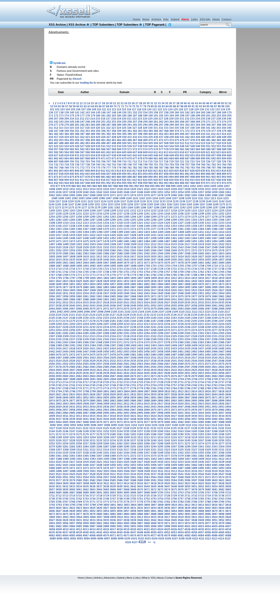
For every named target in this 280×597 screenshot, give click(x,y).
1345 (120, 225)
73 (126, 106)
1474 (79, 241)
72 (122, 106)
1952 (208, 293)
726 (208, 161)
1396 (99, 232)
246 (77, 121)
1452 (113, 238)
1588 (120, 253)
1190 (170, 207)
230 (176, 118)
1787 (187, 274)
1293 (133, 219)
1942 (140, 293)
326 (129, 127)
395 (124, 134)
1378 (160, 229)
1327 (181, 222)
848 (114, 173)
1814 (187, 278)
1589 (126, 253)
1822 (59, 281)
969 (198, 183)
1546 (201, 247)
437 (161, 137)
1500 (72, 244)
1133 (163, 201)
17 (99, 103)
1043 (106, 192)
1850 (65, 284)
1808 (147, 278)
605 (124, 152)
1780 (140, 274)
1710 (215, 265)
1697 (127, 265)
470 (150, 140)
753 (166, 164)
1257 (72, 216)
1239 (133, 213)
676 (129, 158)
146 (103, 112)
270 (203, 121)
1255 (59, 216)
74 (129, 106)
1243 (160, 213)
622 (213, 152)
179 (93, 115)
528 (87, 146)
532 (108, 146)
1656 (215, 259)
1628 (208, 256)
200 (203, 115)
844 (93, 173)
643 (140, 155)
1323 (153, 222)
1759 (181, 271)
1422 (92, 235)
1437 (194, 235)
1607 (66, 256)
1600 (201, 253)
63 (89, 106)
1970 (147, 296)
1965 (113, 296)
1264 (120, 216)
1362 (52, 229)
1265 (126, 216)
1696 (120, 265)
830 (203, 170)
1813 (181, 278)
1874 (228, 284)
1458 (153, 238)
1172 (51, 207)
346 (51, 130)
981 (79, 186)
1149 (84, 204)
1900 (221, 287)
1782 (153, 274)
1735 (201, 268)
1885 (120, 287)
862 (187, 173)
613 (166, 152)
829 (197, 170)
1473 (72, 241)
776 (103, 167)
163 (192, 112)
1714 (59, 268)
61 (81, 106)
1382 (187, 229)
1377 (153, 229)
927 (161, 179)
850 (124, 173)
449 (224, 137)
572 (135, 149)
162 (187, 112)
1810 (161, 278)
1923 (194, 290)
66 (100, 106)
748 (140, 164)
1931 (65, 293)
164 (198, 112)
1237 (120, 213)
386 (77, 134)
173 (61, 115)
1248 (194, 213)
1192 (183, 207)
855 (150, 173)
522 (56, 146)
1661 (65, 262)
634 (93, 155)
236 (208, 118)
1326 (174, 222)
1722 (113, 268)
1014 (92, 189)
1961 (86, 296)
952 (108, 183)
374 (198, 130)
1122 (90, 201)
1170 (222, 204)
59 (74, 106)
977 (58, 186)
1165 (189, 204)
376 (208, 130)
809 (93, 170)
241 (51, 121)
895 (177, 176)
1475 (86, 241)
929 (171, 179)
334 (171, 127)
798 (219, 167)
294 (145, 124)
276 (51, 124)
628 (61, 155)
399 (145, 134)
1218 (174, 210)
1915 (140, 290)
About (216, 19)
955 (124, 183)
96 (211, 106)
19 (107, 103)
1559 (106, 250)
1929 (52, 293)
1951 (201, 293)
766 (51, 167)
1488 (174, 241)
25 (129, 103)
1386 (215, 229)
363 (140, 130)
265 (177, 121)
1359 (215, 225)
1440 (215, 235)
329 (145, 127)
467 (135, 140)
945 (72, 183)
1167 (202, 204)
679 (145, 158)
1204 (79, 210)
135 (228, 109)
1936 (99, 293)
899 (198, 176)
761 (208, 164)
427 (108, 137)
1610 (86, 256)
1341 (92, 225)
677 (135, 158)
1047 (133, 192)
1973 (167, 296)
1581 (72, 253)
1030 (201, 189)
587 (213, 149)
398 (140, 134)
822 (161, 170)
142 (82, 112)
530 (98, 146)
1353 (174, 225)
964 (171, 183)
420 (72, 137)
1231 (79, 213)
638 (114, 155)
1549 (221, 247)
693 (219, 158)
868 (219, 173)
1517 (187, 244)
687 (187, 158)
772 (82, 167)
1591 (140, 253)
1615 (120, 256)
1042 (99, 192)
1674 (153, 262)
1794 (52, 278)
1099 (122, 198)
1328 (187, 222)
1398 (113, 232)
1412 (208, 232)
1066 (79, 195)
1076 (147, 195)
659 (224, 155)
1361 (228, 225)
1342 (99, 225)
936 (208, 179)
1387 (221, 229)
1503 (93, 244)
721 (182, 161)
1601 (208, 253)
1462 (181, 238)
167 (213, 112)
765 (229, 164)
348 (61, 130)
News (145, 19)
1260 (92, 216)
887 (135, 176)
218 (113, 118)
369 (171, 130)
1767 (52, 274)
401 (156, 134)
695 (229, 158)
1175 (71, 207)
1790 (208, 274)
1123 (97, 201)
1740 (52, 271)
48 (215, 103)
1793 (228, 274)
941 (51, 183)
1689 (72, 265)
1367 (86, 229)
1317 (113, 222)
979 (68, 186)
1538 (147, 247)
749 (145, 164)
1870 (201, 284)
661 (51, 158)
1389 (52, 232)
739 (93, 164)
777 (108, 167)
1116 (52, 201)
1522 (221, 244)
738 (87, 164)
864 (198, 173)
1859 (126, 284)
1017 (113, 189)
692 (213, 158)
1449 (92, 238)
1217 (167, 210)
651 (182, 155)
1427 (126, 235)
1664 (86, 262)
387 (82, 134)
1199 (229, 207)
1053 (174, 192)
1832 (126, 281)
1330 (201, 222)
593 (61, 152)
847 (108, 173)
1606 (59, 256)
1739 (228, 268)
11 (77, 103)
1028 (187, 189)
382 (56, 134)
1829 (106, 281)
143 (87, 112)
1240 (140, 213)
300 (177, 124)
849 (119, 173)
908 (61, 179)
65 (96, 106)
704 (93, 161)
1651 (181, 259)
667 (82, 158)
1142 (222, 201)
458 (87, 140)
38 (177, 103)
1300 (181, 219)
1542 (174, 247)
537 (135, 146)
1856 (106, 284)
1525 (59, 247)
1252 (221, 213)
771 (77, 167)
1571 (187, 250)
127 (186, 109)
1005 (213, 186)
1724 (126, 268)
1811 (167, 278)
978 (63, 186)
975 (229, 183)
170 (229, 112)
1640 (106, 259)
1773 (92, 274)
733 (61, 164)
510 (177, 143)
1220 (187, 210)
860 (177, 173)
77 (141, 106)
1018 (120, 189)
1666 (99, 262)
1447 (79, 238)
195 (177, 115)
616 (182, 152)
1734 (194, 268)
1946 (167, 293)
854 (145, 173)
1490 (187, 241)
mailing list (86, 82)
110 (99, 109)
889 (145, 176)
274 (224, 121)
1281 (52, 219)
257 (135, 121)
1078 (160, 195)
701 (77, 161)
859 (171, 173)
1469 (228, 238)
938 (218, 179)
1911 (113, 290)
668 (87, 158)
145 (98, 112)
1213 (140, 210)
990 (126, 186)
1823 (65, 281)
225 (150, 118)
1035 (52, 192)
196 (182, 115)
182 (108, 115)
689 (198, 158)
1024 (160, 189)
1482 (133, 241)
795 (203, 167)
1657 (221, 259)
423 (87, 137)
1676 (167, 262)
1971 (153, 296)
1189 (163, 207)
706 (103, 161)
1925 (208, 290)
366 (156, 130)
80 (152, 106)
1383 (194, 229)
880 (98, 176)
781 (129, 167)
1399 (120, 232)
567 (108, 149)
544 (171, 146)
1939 (120, 293)
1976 (187, 296)
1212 (133, 210)
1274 (187, 216)
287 (108, 124)
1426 (120, 235)
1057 (201, 192)
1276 (201, 216)
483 (219, 140)
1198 (222, 207)
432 (135, 137)
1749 (113, 271)
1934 (86, 293)
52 (229, 103)
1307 (228, 219)
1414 (221, 232)
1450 (99, 238)
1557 (92, 250)
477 (187, 140)
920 (124, 179)
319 (92, 127)
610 (150, 152)
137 (56, 112)
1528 (79, 247)
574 (145, 149)
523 (61, 146)
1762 (201, 271)
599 (93, 152)
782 (135, 167)
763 (219, 164)
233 (192, 118)
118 (139, 109)
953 (114, 183)
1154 (117, 204)
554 (224, 146)
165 (203, 112)
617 (187, 152)
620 (203, 152)
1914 (133, 290)
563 (87, 149)
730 (229, 161)
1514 (167, 244)
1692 (93, 265)
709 (119, 161)
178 (87, 115)
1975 (181, 296)
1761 (194, 271)
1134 (169, 201)
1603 (221, 253)
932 (187, 179)
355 (98, 130)
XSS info (205, 19)
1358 (208, 225)
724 (197, 161)
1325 (167, 222)
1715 (65, 268)
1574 (208, 250)
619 (197, 152)
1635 (72, 259)
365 (150, 130)
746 (129, 164)
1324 (160, 222)
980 (73, 186)
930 (176, 179)
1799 (86, 278)
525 (72, 146)
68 (107, 106)
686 (182, 158)
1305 (215, 219)
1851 (72, 284)
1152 (104, 204)
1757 (167, 271)
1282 (59, 219)
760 (203, 164)
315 (71, 127)
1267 (140, 216)
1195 (202, 207)
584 (198, 149)
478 (192, 140)
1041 (92, 192)
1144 (51, 204)
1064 (65, 195)
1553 (65, 250)
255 (124, 121)
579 (171, 149)
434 (145, 137)
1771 (79, 274)
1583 (86, 253)
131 (207, 109)
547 (187, 146)
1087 (221, 195)
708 (114, 161)
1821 (52, 281)
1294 (140, 219)
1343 (106, 225)
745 (124, 164)
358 (114, 130)
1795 (59, 278)
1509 (133, 244)
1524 (52, 247)
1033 (221, 189)
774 (93, 167)
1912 (120, 290)
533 (114, 146)
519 (224, 143)
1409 (188, 232)
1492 (201, 241)
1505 (106, 244)
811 (103, 170)
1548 (215, 247)
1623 (174, 256)
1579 (59, 253)
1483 (140, 241)
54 (55, 106)
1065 (72, 195)
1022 (147, 189)
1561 (120, 250)
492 (82, 143)
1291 (120, 219)
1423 (99, 235)
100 (227, 106)
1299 (174, 219)
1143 (228, 201)
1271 (167, 216)
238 (218, 118)
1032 (215, 189)
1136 (182, 201)
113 (114, 109)
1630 (221, 256)
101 (52, 109)
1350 (153, 225)
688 (192, 158)
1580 (65, 253)
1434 (174, 235)
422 (82, 137)
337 (187, 127)
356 (103, 130)
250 (98, 121)
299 (171, 124)
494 (93, 143)
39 (181, 103)
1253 (228, 213)
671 (103, 158)
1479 (113, 241)
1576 (221, 250)
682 (161, 158)
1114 (219, 198)
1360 (221, 225)
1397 (106, 232)
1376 (147, 229)
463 (114, 140)
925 (150, 179)
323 (113, 127)
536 (129, 146)
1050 (153, 192)
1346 (126, 225)
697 (56, 161)
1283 (65, 219)
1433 (167, 235)
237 (213, 118)
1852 (79, 284)
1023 (153, 189)
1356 (194, 225)
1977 (194, 296)
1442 (228, 235)
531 (103, 146)
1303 (201, 219)
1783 (160, 274)
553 (219, 146)
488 (61, 143)
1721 (106, 268)
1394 (86, 232)
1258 (79, 216)
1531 (99, 247)
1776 (113, 274)
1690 (79, 265)
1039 (79, 192)
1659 (52, 262)
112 (109, 109)
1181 (111, 207)
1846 (221, 281)
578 (166, 149)
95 (208, 106)
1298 (167, 219)
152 (135, 112)
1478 (106, 241)
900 (203, 176)
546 (182, 146)
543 (166, 146)
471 (156, 140)
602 (108, 152)
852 (135, 173)
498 (114, 143)
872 (56, 176)
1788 (194, 274)
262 (161, 121)
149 (119, 112)
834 (224, 170)
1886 (126, 287)
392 (108, 134)
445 (203, 137)
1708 (201, 265)
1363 (59, 229)
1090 (61, 198)
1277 (208, 216)
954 (119, 183)
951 (103, 183)
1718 (86, 268)
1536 (133, 247)
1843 (201, 281)
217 (108, 118)
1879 (79, 287)
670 (98, 158)
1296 (153, 219)
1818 (215, 278)
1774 (99, 274)
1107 (175, 198)
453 (61, 140)
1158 (143, 204)
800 (229, 167)
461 (103, 140)
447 (213, 137)
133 (217, 109)
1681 (201, 262)
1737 (215, 268)
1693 (99, 265)
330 (150, 127)
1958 (65, 296)
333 (166, 127)
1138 (195, 201)
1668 (113, 262)
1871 (208, 284)
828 (192, 170)
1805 (127, 278)
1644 (133, 259)
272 (213, 121)
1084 (201, 195)
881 (103, 176)
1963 (99, 296)
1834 (140, 281)
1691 (86, 265)
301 (182, 124)
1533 (113, 247)
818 (140, 170)
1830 (113, 281)
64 (92, 106)
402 (161, 134)
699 (66, 161)
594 (66, 152)
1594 (160, 253)
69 (111, 106)
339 (197, 127)
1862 (147, 284)
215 (98, 118)
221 (129, 118)
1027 (181, 189)
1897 (201, 287)
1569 (174, 250)
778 (114, 167)
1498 (59, 244)
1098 (115, 198)
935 (203, 179)
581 (182, 149)
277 (56, 124)
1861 (140, 284)
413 (218, 134)
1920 (174, 290)
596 (77, 152)
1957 (59, 296)
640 (124, 155)
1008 (52, 189)
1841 (187, 281)
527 (82, 146)
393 (114, 134)
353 (87, 130)
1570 (181, 250)
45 (203, 103)
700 (72, 161)
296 (156, 124)
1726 (140, 268)
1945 (160, 293)
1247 (187, 213)
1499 (66, 244)
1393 (79, 232)
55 (59, 106)
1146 (65, 204)
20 (110, 103)
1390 (59, 232)
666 (77, 158)
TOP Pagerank (154, 24)
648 (166, 155)
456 (77, 140)
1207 (99, 210)
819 (145, 170)
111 (104, 109)
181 (103, 115)
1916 (147, 290)
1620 (153, 256)
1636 (79, 259)
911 (77, 179)
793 (192, 167)
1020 (133, 189)
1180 (104, 207)
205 (229, 115)
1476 (92, 241)
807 (82, 170)
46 (207, 103)
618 (192, 152)
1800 (93, 278)
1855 (99, 284)
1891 (160, 287)
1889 (147, 287)
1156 (130, 204)
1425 (113, 235)
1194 (196, 207)
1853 (86, 284)
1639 (99, 259)
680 (150, 158)
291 (129, 124)
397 (135, 134)
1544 (187, 247)
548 (192, 146)
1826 (86, 281)
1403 (147, 232)
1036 (59, 192)
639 (119, 155)
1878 (72, 287)
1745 (86, 271)
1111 (200, 198)
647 (161, 155)
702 (82, 161)
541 (156, 146)
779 (119, 167)
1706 (188, 265)
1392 (72, 232)
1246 (181, 213)
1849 (59, 284)
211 (77, 118)
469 (145, 140)
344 (224, 127)
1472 (65, 241)
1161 (163, 204)
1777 (120, 274)
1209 (113, 210)
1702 (161, 265)
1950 (194, 293)
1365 (72, 229)
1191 (176, 207)
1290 (113, 219)
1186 (143, 207)
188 (140, 115)
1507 (120, 244)
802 (56, 170)
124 (170, 109)
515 (203, 143)
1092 (75, 198)
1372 (120, 229)
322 (108, 127)
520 (229, 143)
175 (72, 115)
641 (129, 155)
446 (208, 137)
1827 (92, 281)
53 (51, 106)
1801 (99, 278)
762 (213, 164)
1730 (167, 268)
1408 (181, 232)
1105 (162, 198)
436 (156, 137)
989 (121, 186)
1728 (153, 268)
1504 (99, 244)
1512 (153, 244)
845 (98, 173)
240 (229, 118)
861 (182, 173)
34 (162, 103)
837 (56, 173)
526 (77, 146)
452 (56, 140)
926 (155, 179)
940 (229, 179)
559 (66, 149)
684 (171, 158)
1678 (181, 262)
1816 (201, 278)
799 (224, 167)
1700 (147, 265)
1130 (143, 201)
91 (193, 106)
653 (192, 155)
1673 (147, 262)
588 (219, 149)
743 (114, 164)
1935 (92, 293)
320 (98, 127)
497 (108, 143)
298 (166, 124)
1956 (52, 296)
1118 (64, 201)
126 (180, 109)
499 (119, 143)
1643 (126, 259)
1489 (181, 241)
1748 (106, 271)
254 (119, 121)
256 (129, 121)
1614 (113, 256)
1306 (221, 219)
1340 (86, 225)
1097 (109, 198)
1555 (79, 250)
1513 (160, 244)
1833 (133, 281)
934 (197, 179)
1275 (194, 216)
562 (82, 149)
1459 (160, 238)
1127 (123, 201)
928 (166, 179)
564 (93, 149)
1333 (221, 222)
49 (218, 103)
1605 (52, 256)
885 (124, 176)
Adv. (166, 19)
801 (51, 170)
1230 (72, 213)
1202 (66, 210)
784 (145, 167)
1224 (215, 210)
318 (87, 127)
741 (103, 164)
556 (51, 149)
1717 (79, 268)
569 (119, 149)
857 (161, 173)
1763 (208, 271)
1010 (66, 189)
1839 (174, 281)
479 (198, 140)
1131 (149, 201)
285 (98, 124)
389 (93, 134)
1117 (58, 201)
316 (77, 127)
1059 (215, 192)
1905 (72, 290)
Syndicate (59, 63)
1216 (160, 210)
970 (203, 183)
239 (224, 118)
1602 (215, 253)
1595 (167, 253)
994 (147, 186)
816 (129, 170)
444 (198, 137)
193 (166, 115)
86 (174, 106)
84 (167, 106)
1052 (167, 192)
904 (224, 176)
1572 (194, 250)
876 (77, 176)
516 (208, 143)
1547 (208, 247)
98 (219, 106)
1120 (77, 201)
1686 (52, 265)
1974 (174, 296)
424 (93, 137)
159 (171, 112)
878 (87, 176)
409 (198, 134)
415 (229, 134)
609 (145, 152)
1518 (194, 244)
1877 (65, 287)
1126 (117, 201)
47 (211, 103)
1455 (133, 238)
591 (51, 152)
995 (152, 186)
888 (140, 176)
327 (134, 127)
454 (66, 140)
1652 (187, 259)
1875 (52, 287)
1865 (167, 284)
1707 (194, 265)
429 (119, 137)
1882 (99, 287)
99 (222, 106)
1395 (93, 232)
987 (110, 186)
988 (115, 186)
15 (92, 103)
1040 (86, 192)
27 (136, 103)
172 (56, 115)
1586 (106, 253)
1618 (140, 256)
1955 (228, 293)
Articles (156, 19)
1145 (58, 204)
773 (87, 167)
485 (229, 140)
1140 (209, 201)
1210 (120, 210)
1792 (221, 274)
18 (103, 103)
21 (114, 103)
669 (93, 158)
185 (124, 115)
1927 (221, 290)
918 (113, 179)
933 (192, 179)
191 (156, 115)
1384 (201, 229)
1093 (82, 198)
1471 (59, 241)
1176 (78, 207)
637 (108, 155)
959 (145, 183)
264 (171, 121)
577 (161, 149)
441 (182, 137)
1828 (99, 281)
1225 (221, 210)
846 (103, 173)
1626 (194, 256)
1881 (92, 287)
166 (208, 112)
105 (73, 109)
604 (119, 152)
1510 (140, 244)
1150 (91, 204)
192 (161, 115)
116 (129, 109)
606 (129, 152)
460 (98, 140)
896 (182, 176)
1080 (174, 195)
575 (150, 149)
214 (92, 118)
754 (171, 164)
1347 (133, 225)
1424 (106, 235)
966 (182, 183)
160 (177, 112)
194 (171, 115)
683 (166, 158)
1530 (92, 247)
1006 (220, 186)
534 (119, 146)
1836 (153, 281)
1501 (79, 244)
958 (140, 183)
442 (187, 137)
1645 (140, 259)
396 (129, 134)
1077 (153, 195)
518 (218, 143)
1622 (167, 256)
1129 (136, 201)
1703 (167, 265)
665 (72, 158)
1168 (209, 204)
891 (156, 176)
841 (77, 173)
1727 (147, 268)
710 (124, 161)
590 (229, 149)
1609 (79, 256)
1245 (174, 213)
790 (177, 167)
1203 (72, 210)
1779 (133, 274)
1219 (181, 210)
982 (84, 186)
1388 (228, 229)
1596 (174, 253)
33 (159, 103)
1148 (78, 204)
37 (174, 103)
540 (150, 146)
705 (98, 161)
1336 (59, 225)
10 (73, 103)
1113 (213, 198)
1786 (181, 274)
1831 (120, 281)
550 (203, 146)
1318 (120, 222)
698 (61, 161)
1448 (86, 238)
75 (133, 106)
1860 (133, 284)
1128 (130, 201)
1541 (167, 247)
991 (131, 186)
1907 (86, 290)
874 (66, 176)
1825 (79, 281)
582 (187, 149)
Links (194, 19)
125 (175, 109)
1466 (208, 238)
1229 (65, 213)
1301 (187, 219)
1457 (147, 238)
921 (129, 179)
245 (72, 121)
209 (66, 118)
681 (156, 158)
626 (51, 155)
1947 (174, 293)
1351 (160, 225)
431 (129, 137)
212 (82, 118)
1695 (113, 265)
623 (218, 152)
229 (171, 118)
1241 (147, 213)
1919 (167, 290)
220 (124, 118)
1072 (120, 195)
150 (124, 112)
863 (192, 173)
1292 (126, 219)
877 (82, 176)
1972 (160, 296)
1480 (120, 241)
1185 (137, 207)
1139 (202, 201)
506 (156, 143)
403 (166, 134)
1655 (208, 259)
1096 (102, 198)
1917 (153, 290)
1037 (65, 192)
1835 (147, 281)
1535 (126, 247)
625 (229, 152)
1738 (221, 268)
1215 (153, 210)
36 (170, 103)
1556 (86, 250)
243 (61, 121)
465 (124, 140)
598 (87, 152)
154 (145, 112)
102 (57, 109)
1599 (194, 253)
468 (140, 140)
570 (124, 149)
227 (161, 118)
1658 (228, 259)
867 (213, 173)
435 (150, 137)
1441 (221, 235)
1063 (59, 195)
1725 (133, 268)
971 (208, 183)
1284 (72, 219)
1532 (106, 247)
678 (140, 158)
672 (108, 158)
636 (103, 155)
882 (108, 176)
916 (103, 179)
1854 (92, 284)
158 (166, 112)
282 (82, 124)
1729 (160, 268)
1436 (187, 235)
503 (140, 143)
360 (124, 130)
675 (124, 158)
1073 (126, 195)
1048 (140, 192)
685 (177, 158)
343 (218, 127)
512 (187, 143)
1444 (59, 238)
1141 (215, 201)
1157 (137, 204)
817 (134, 170)
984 (94, 186)
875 (72, 176)
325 (124, 127)
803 (61, 170)
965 (177, 183)
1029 (194, 189)
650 (177, 155)
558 (61, 149)
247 (82, 121)
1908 (93, 290)
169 (224, 112)
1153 (111, 204)
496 (103, 143)
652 (187, 155)
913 (87, 179)
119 (144, 109)
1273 (181, 216)
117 (134, 109)
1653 (194, 259)
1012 (79, 189)
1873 (221, 284)
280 (72, 124)
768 (61, 167)
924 (145, 179)
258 (140, 121)
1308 (52, 222)
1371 (113, 229)
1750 (120, 271)
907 (56, 179)
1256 (65, 216)
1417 (59, 235)
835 (229, 170)
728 (218, 161)
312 (56, 127)
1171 (229, 204)
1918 (160, 290)
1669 (120, 262)
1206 (93, 210)
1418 (65, 235)
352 (82, 130)
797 (213, 167)
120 (149, 109)
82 (159, 106)
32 (155, 103)
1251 (215, 213)
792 (187, 167)
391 (103, 134)
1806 (133, 278)
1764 (215, 271)
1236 (113, 213)
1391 (66, 232)
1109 (188, 198)
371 (182, 130)
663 (61, 158)
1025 (167, 189)
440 (177, 137)
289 (119, 124)
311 (51, 127)
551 (208, 146)
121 (154, 109)
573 (140, 149)
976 (52, 186)
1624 (181, 256)
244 (66, 121)
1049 (147, 192)
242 (56, 121)
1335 (52, 225)
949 (93, 183)
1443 (52, 238)
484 (224, 140)
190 (150, 115)
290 (124, 124)
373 (192, 130)
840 (72, 173)
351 (77, 130)
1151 (97, 204)
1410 (194, 232)
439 (171, 137)
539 (145, 146)
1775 (106, 274)
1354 (181, 225)
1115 (226, 198)
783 (140, 167)
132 (212, 109)
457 (82, 140)
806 (77, 170)
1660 (59, 262)
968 (192, 183)
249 (93, 121)
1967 (126, 296)
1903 (59, 290)
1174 (65, 207)
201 (208, 115)
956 (129, 183)
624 (224, 152)
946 (77, 183)
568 (114, 149)
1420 (79, 235)
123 (165, 109)
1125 (110, 201)
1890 (153, 287)
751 (156, 164)
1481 (126, 241)
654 (198, 155)
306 (208, 124)
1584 (92, 253)
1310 (66, 222)
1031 (208, 189)
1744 (79, 271)
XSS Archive (57, 24)
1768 (59, 274)
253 (114, 121)
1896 (194, 287)
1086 (215, 195)
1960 (79, 296)
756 (182, 164)
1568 (167, 250)
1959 (72, 296)
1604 (228, 253)
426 (103, 137)
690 (203, 158)
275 (229, 121)
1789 (201, 274)
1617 (133, 256)
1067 (86, 195)
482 (213, 140)
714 (145, 161)
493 (87, 143)
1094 (88, 198)
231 (182, 118)
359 (119, 130)
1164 (183, 204)
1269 (153, 216)
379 (224, 130)
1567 (160, 250)
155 (150, 112)
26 (133, 103)
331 (155, 127)
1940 (126, 293)
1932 (72, 293)
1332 (215, 222)
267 (187, 121)
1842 (194, 281)
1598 (187, 253)
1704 (174, 265)
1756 (160, 271)
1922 (187, 290)
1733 (187, 268)
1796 (66, 278)
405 (177, 134)
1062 (52, 195)
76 (137, 106)
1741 (59, 271)
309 (224, 124)
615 (176, 152)
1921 (181, 290)
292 (135, 124)
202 (213, 115)
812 (108, 170)
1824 (72, 281)
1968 (133, 296)
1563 (133, 250)
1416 (52, 235)
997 (163, 186)
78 (144, 106)
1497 (52, 244)
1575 (215, 250)
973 (219, 183)
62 (85, 106)
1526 (65, 247)
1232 (86, 213)
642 (135, 155)
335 (176, 127)
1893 (174, 287)
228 (166, 118)
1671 (133, 262)
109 (94, 109)
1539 (153, 247)
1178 (91, 207)
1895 (187, 287)
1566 (153, 250)
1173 (58, 207)
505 (150, 143)
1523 (228, 244)
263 (166, 121)
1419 (72, 235)
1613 (106, 256)
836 (51, 173)
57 (66, 106)
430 (124, 137)
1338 (72, 225)
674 (119, 158)
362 (135, 130)
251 (103, 121)
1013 (86, 189)
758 (192, 164)
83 (163, 106)
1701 (154, 265)
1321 (140, 222)
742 (108, 164)
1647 (153, 259)
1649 (167, 259)
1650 (174, 259)
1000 (179, 186)
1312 (79, 222)
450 (229, 137)
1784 (167, 274)
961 (156, 183)
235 (203, 118)
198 (192, 115)
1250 (208, 213)
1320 (133, 222)
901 (208, 176)
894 (171, 176)
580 (177, 149)
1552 (59, 250)
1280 (228, 216)
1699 (140, 265)
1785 (174, 274)
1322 (147, 222)
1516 (181, 244)
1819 (221, 278)
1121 (84, 201)
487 (56, 143)
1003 (200, 186)
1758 (174, 271)
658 (219, 155)
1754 (147, 271)
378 (219, 130)
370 (177, 130)
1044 (113, 192)
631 (77, 155)
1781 (147, 274)
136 (51, 112)
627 (56, 155)
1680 (194, 262)
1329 (194, 222)
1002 (193, 186)
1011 (72, 189)
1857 (113, 284)
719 (171, 161)
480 (203, 140)
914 (92, 179)
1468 (221, 238)
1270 (160, 216)
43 (196, 103)
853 (140, 173)
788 (166, 167)
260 (150, 121)
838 (61, 173)
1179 (97, 207)
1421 (86, 235)
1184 (130, 207)
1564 (140, 250)
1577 (228, 250)
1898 (208, 287)
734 (66, 164)
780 (124, 167)
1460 (167, 238)
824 (171, 170)
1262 (106, 216)
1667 (106, 262)
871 (51, 176)
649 (171, 155)
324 (119, 127)
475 (177, 140)
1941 (133, 293)
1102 (142, 198)
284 (93, 124)
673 (114, 158)
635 (98, 155)
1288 (99, 219)
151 (129, 112)
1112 (207, 198)
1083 (194, 195)
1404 (154, 232)
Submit (175, 19)
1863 (153, 284)
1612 (99, 256)
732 (56, 164)
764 (224, 164)
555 (229, 146)
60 (77, 106)
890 (150, 176)
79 (148, 106)
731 (51, 164)
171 (51, 115)
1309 (59, 222)
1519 (201, 244)
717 (161, 161)
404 (171, 134)
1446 (72, 238)
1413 (215, 232)
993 (142, 186)
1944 (153, 293)
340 (203, 127)
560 (72, 149)
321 (103, 127)
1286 (86, 219)
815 (124, 170)
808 (87, 170)
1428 (133, 235)
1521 (215, 244)
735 (72, 164)
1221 (194, 210)
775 (98, 167)
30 (148, 103)
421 (77, 137)
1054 (181, 192)
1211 (127, 210)
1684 (221, 262)
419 (66, 137)
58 (70, 106)
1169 (216, 204)
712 (134, 161)
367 (161, 130)
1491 (194, 241)
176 (77, 115)
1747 (99, 271)
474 (171, 140)
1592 (147, 253)
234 (197, 118)
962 (161, 183)
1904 (66, 290)
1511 (147, 244)
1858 (120, 284)
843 (87, 173)
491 (77, 143)
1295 (147, 219)
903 (219, 176)
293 (140, 124)
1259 (86, 216)
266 (182, 121)
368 (166, 130)
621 (208, 152)
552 (213, 146)
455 (72, 140)
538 (140, 146)
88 (182, 106)
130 (202, 109)
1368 (92, 229)
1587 (113, 253)
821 (155, 170)
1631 (228, 256)
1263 (113, 216)
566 (103, 149)
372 (187, 130)
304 (198, 124)
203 (219, 115)
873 (61, 176)
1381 (181, 229)
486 (51, 143)
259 (145, 121)
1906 (79, 290)
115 (124, 109)
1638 (92, 259)
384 (66, 134)
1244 (167, 213)
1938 (113, 293)
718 (166, 161)
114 (119, 109)
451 (51, 140)
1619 (147, 256)
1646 (147, 259)
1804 (120, 278)
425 (98, 137)
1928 (228, 290)
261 (156, 121)
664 (66, 158)
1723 (120, 268)
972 (213, 183)
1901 (228, 287)
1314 (92, 222)
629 (66, 155)
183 (114, 115)
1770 (72, 274)
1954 (221, 293)
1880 (86, 287)
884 (119, 176)
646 (156, 155)
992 (136, 186)
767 (56, 167)
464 (119, 140)
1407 (174, 232)
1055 (187, 192)
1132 (156, 201)
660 (229, 155)
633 (87, 155)
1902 (52, 290)
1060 (221, 192)
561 (77, 149)
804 (66, 170)
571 (129, 149)
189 (145, 115)
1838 (167, 281)
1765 (221, 271)
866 (208, 173)
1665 (92, 262)
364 (145, 130)
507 (161, 143)
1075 (140, 195)
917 (108, 179)
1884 (113, 287)
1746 (92, 271)
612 (161, 152)
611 (156, 152)
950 (98, 183)
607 (135, 152)
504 (145, 143)
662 (56, 158)
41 (189, 103)
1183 (124, 207)
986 (105, 186)
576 (156, 149)
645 (150, 155)
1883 (106, 287)
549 (198, 146)
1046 (126, 192)
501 (129, 143)
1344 (113, 225)
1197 (216, 207)
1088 (228, 195)
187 (135, 115)
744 (119, 164)
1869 (194, 284)
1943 (147, 293)
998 (168, 186)
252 (108, 121)
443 (192, 137)
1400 (127, 232)
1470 (52, 241)
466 (129, 140)
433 (140, 137)
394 (119, 134)
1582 (79, 253)
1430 (147, 235)
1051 (160, 192)
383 (61, 134)
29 (144, 103)
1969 (140, 296)
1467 (215, 238)
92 (196, 106)
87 (178, 106)
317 (82, 127)
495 (98, 143)
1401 (133, 232)
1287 (92, 219)
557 (56, 149)
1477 (99, 241)
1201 (59, 210)
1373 (126, 229)
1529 (86, 247)
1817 (208, 278)
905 (229, 176)
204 (224, 115)
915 (98, 179)
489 (66, 143)
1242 (153, 213)
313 (61, 127)
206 (51, 118)
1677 (174, 262)
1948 (181, 293)
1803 (113, 278)
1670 (126, 262)
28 (140, 103)
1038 (72, 192)
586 (208, 149)
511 (182, 143)
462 (108, 140)
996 (157, 186)
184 (119, 115)
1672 (140, 262)
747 (135, 164)
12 (81, 103)
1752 (133, 271)
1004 (206, 186)
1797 (72, 278)
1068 (92, 195)
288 (114, 124)
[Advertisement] (140, 46)
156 (156, 112)
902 (213, 176)
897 (187, 176)
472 (161, 140)
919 (119, 179)
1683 (215, 262)
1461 (174, 238)
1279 (221, 216)
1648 (160, 259)
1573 (201, 250)
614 (171, 152)
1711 (221, 265)
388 (87, 134)
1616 (126, 256)
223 (140, 118)
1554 (72, 250)
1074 (133, 195)
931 (182, 179)
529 (93, 146)
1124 (104, 201)
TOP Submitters (103, 24)
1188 (156, 207)
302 (187, 124)
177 (82, 115)
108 (88, 109)
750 (150, 164)
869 (224, 173)
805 (72, 170)
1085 (208, 195)
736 (77, 164)
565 (98, 149)
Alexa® (77, 78)
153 (140, 112)
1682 (208, 262)
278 (61, 124)
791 (182, 167)
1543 (181, 247)
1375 (140, 229)
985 (100, 186)
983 (89, 186)
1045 (120, 192)
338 (192, 127)
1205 (86, 210)
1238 (126, 213)
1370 (106, 229)
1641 (113, 259)
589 (224, 149)
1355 (187, 225)
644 (145, 155)
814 (119, 170)
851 (129, 173)
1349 (147, 225)
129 (196, 109)
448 (219, 137)
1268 (147, 216)
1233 (92, 213)
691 (208, 158)
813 (113, 170)
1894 (181, 287)
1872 (215, 284)
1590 (133, 253)
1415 (228, 232)
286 (103, 124)
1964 (106, 296)
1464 (194, 238)
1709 (208, 265)
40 (185, 103)
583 (192, 149)
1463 (187, 238)
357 (108, 130)
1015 (99, 189)
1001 (186, 186)
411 (208, 134)
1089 (54, 198)
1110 (194, 198)
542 (161, 146)
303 (192, 124)
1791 (215, 274)
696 (51, 161)
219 (119, 118)
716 (155, 161)
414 (224, 134)
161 (182, 112)
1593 (153, 253)
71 (118, 106)
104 (67, 109)
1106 (168, 198)
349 (66, 130)
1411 (201, 232)
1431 (153, 235)
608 (140, 152)
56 (63, 106)
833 (218, 170)
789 (171, 167)
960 (150, 183)
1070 (106, 195)
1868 (187, 284)
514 (197, 143)
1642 (120, 259)
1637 (86, 259)
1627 (201, 256)
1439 (208, 235)
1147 (71, 204)
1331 (208, 222)
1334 (228, 222)
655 (203, 155)
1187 (150, 207)
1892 (167, 287)
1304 (208, 219)
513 (192, 143)
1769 (65, 274)
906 (51, 179)
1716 (72, 268)
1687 (59, 265)
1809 (154, 278)
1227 (52, 213)
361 (129, 130)
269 (198, 121)
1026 (174, 189)
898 (192, 176)
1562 (126, 250)
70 (115, 106)
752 (161, 164)
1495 (221, 241)
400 (150, 134)
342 (213, 127)
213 (87, 118)
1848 (52, 284)
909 (66, 179)
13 (84, 103)
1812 (174, 278)
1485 (153, 241)
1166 (196, 204)
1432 (160, 235)
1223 (208, 210)
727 (213, 161)
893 (166, 176)
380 (229, 130)
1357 (201, 225)
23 (122, 103)
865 (203, 173)
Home (136, 19)
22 (118, 103)
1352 (167, 225)
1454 (126, 238)
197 (187, 115)
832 (213, 170)
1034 (228, 189)
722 (187, 161)
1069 (99, 195)
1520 (208, 244)
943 (61, 183)
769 (66, 167)
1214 (147, 210)
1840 (181, 281)
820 (150, 170)
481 (208, 140)
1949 (187, 293)
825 (176, 170)
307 (213, 124)
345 (229, 127)
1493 (208, 241)
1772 (86, 274)
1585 (99, 253)
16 (96, 103)
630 (72, 155)
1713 (52, 268)
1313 (86, 222)
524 (66, 146)
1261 (99, 216)
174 (66, 115)
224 (145, 118)
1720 (99, 268)
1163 (176, 204)
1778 (126, 274)
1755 (153, 271)
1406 (167, 232)
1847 (228, 281)
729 (224, 161)
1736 (208, 268)
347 (56, 130)
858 (166, 173)
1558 (99, 250)
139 (66, 112)
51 (226, 103)
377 (213, 130)
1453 (120, 238)
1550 (228, 247)
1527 (72, 247)
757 (187, 164)
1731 (174, 268)
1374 (133, 229)
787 (161, 167)
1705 (181, 265)
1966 (120, 296)
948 (87, 183)
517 (213, 143)
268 (192, 121)
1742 (65, 271)
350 (72, 130)
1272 (174, 216)
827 (187, 170)
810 (98, 170)
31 (151, 103)
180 (98, 115)
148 (114, 112)
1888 (140, 287)
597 (82, 152)
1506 (113, 244)
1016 (106, 189)
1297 (160, 219)
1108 (181, 198)
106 (78, 109)
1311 (72, 222)
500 (124, 143)
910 (72, 179)
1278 (215, 216)
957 (135, 183)
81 (156, 106)
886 (129, 176)
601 (103, 152)
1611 (93, 256)
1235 (106, 213)
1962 (92, 296)
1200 (52, 210)
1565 (147, 250)
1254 (52, 216)
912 (82, 179)
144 (93, 112)
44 (200, 103)
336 (182, 127)
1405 (161, 232)
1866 (174, 284)
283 (87, 124)
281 (77, 124)
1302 (194, 219)
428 (114, 137)
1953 (215, 293)
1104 (155, 198)
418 (61, 137)
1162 (170, 204)
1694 (106, 265)
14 (88, 103)
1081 (181, 195)
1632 (52, 259)
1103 (149, 198)
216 (103, 118)
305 (203, 124)
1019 (126, 189)
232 (187, 118)
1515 (174, 244)
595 (72, 152)
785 (150, 167)
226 (155, 118)
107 (83, 109)
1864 (160, 284)
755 (177, 164)
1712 (228, 265)
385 (72, 134)
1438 (201, 235)
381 (51, 134)
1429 (140, 235)
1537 (140, 247)
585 (203, 149)
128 (191, 109)
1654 (201, 259)
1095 (95, 198)
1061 (228, 192)
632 (82, 155)
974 (224, 183)
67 (103, 106)
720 (176, 161)
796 (208, 167)
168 (219, 112)
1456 (140, 238)
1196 (209, 207)
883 (114, 176)
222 (134, 118)
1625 (187, 256)
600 (98, 152)
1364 (65, 229)
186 (129, 115)
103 (62, 109)
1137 (189, 201)
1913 (126, 290)
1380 (174, 229)
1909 (99, 290)
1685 (228, 262)
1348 (140, 225)
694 (224, 158)
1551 (52, 250)
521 (51, 146)
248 (87, 121)
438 (166, 137)
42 (192, 103)
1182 (117, 207)
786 (156, 167)
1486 (160, 241)
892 (161, 176)
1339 (79, 225)
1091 (68, 198)
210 (72, 118)
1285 (79, 219)
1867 (181, 284)
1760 (187, 271)
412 (213, 134)
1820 (228, 278)
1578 (52, 253)
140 (72, 112)
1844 (208, 281)
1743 (72, 271)
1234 (99, 213)
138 (61, 112)
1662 (72, 262)
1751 (126, 271)
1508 (127, 244)
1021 (140, 189)
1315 (99, 222)
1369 (99, 229)
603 (114, 152)
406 (182, 134)
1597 (181, 253)
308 (219, 124)
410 (203, 134)
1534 (120, 247)
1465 (201, 238)
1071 (113, 195)
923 (140, 179)
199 (198, 115)
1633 (59, 259)
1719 (92, 268)
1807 (140, 278)
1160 (156, 204)
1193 (189, 207)
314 (66, 127)
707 (108, 161)
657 (213, 155)
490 (72, 143)
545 (177, 146)
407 (187, 134)
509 (171, 143)
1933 (79, 293)
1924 (201, 290)
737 (82, 164)
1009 (59, 189)
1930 (59, 293)
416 (51, 137)
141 (77, 112)
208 (61, 118)
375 (203, 130)
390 (98, 134)
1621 (160, 256)
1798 (79, 278)
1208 (106, 210)
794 (198, 167)
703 (87, 161)
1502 (86, 244)
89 (185, 106)
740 (98, 164)
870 (229, 173)
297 (161, 124)
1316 (106, 222)
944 (66, 183)
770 (72, 167)
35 (166, 103)
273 (219, 121)
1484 (147, 241)
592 (56, 152)
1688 (66, 265)
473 (166, 140)
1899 (215, 287)
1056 (194, 192)
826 (182, 170)
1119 (71, 201)
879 (93, 176)
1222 (201, 210)
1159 (150, 204)
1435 (181, 235)
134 (222, 109)
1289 (106, 219)
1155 (124, 204)
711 (129, 161)
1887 (133, 287)
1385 (208, 229)
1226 (228, 210)
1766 (228, 271)
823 (166, 170)
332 (161, 127)
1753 (140, 271)
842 (82, 173)
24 (125, 103)
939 (224, 179)
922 (134, 179)
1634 (65, 259)
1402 (140, 232)
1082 (187, 195)
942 (56, 183)
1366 (79, 229)
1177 (84, 207)
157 (161, 112)
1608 (72, 256)
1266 (133, 216)
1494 (215, 241)
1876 (59, 287)
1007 (227, 186)
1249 (201, 213)
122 (160, 109)
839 (66, 173)
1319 (126, 222)
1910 (106, 290)
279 (66, 124)
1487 (167, 241)
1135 (176, 201)
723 (192, 161)
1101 (135, 198)
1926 (215, 290)
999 (173, 186)
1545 (194, 247)
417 (56, 137)
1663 (79, 262)
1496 (228, 241)
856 (156, 173)
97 (215, 106)
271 (208, 121)
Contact (226, 19)
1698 (133, 265)
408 (192, 134)
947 (82, 183)
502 (135, 143)
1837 (160, 281)
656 (208, 155)
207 (56, 118)
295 (150, 124)
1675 (160, 262)
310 (229, 124)
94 (204, 106)
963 (166, 183)
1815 (194, 278)
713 (140, 161)
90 (189, 106)
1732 (181, 268)
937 (213, 179)
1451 (106, 238)
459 (93, 140)
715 (150, 161)
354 (93, 130)
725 (203, 161)
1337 (65, 225)
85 (170, 106)
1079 (167, 195)
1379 (167, 229)
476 (182, 140)
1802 (106, 278)
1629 (215, 256)
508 (166, 143)
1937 (106, 293)
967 (187, 183)
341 (208, 127)
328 (140, 127)
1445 (65, 238)
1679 (187, 262)
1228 (59, 213)
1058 (208, 192)
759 (198, 164)
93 (200, 106)
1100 (129, 198)
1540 (160, 247)
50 (222, 103)
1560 (113, 250)
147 (108, 112)
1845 (215, 281)
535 (124, 146)
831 (208, 170)
